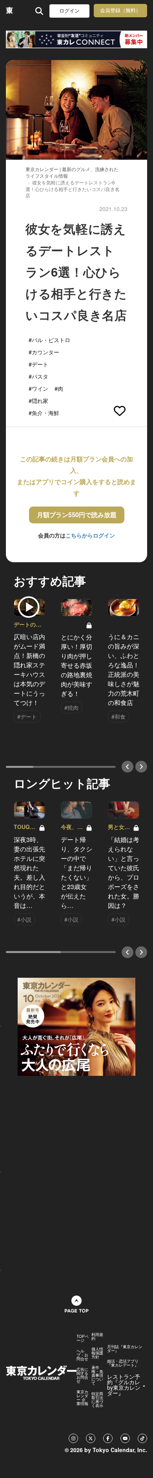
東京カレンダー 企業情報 (82, 1397)
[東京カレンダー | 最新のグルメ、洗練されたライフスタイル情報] (9, 10)
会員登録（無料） (120, 10)
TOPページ (82, 1338)
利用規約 (97, 1336)
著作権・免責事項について (97, 1375)
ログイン (69, 11)
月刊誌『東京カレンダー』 (124, 1348)
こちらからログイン (90, 535)
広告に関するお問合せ (82, 1375)
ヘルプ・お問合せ (82, 1355)
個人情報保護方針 (97, 1353)
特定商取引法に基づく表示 (97, 1399)
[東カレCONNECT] (76, 39)
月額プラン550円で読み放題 (77, 514)
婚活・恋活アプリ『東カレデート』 (122, 1363)
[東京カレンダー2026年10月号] (76, 1026)
